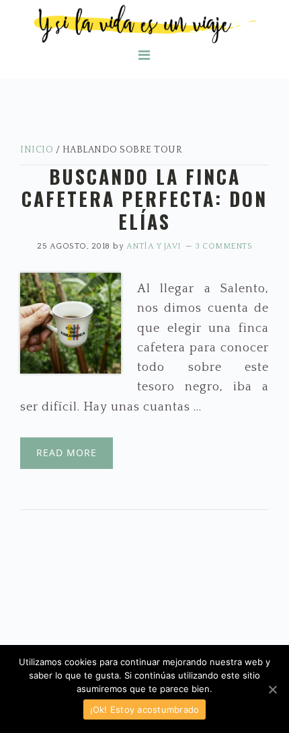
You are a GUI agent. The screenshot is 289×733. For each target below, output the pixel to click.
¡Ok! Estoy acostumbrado (145, 709)
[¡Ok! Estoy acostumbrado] (272, 689)
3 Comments (224, 246)
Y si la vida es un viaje (144, 24)
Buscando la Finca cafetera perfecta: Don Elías (144, 199)
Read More (66, 452)
